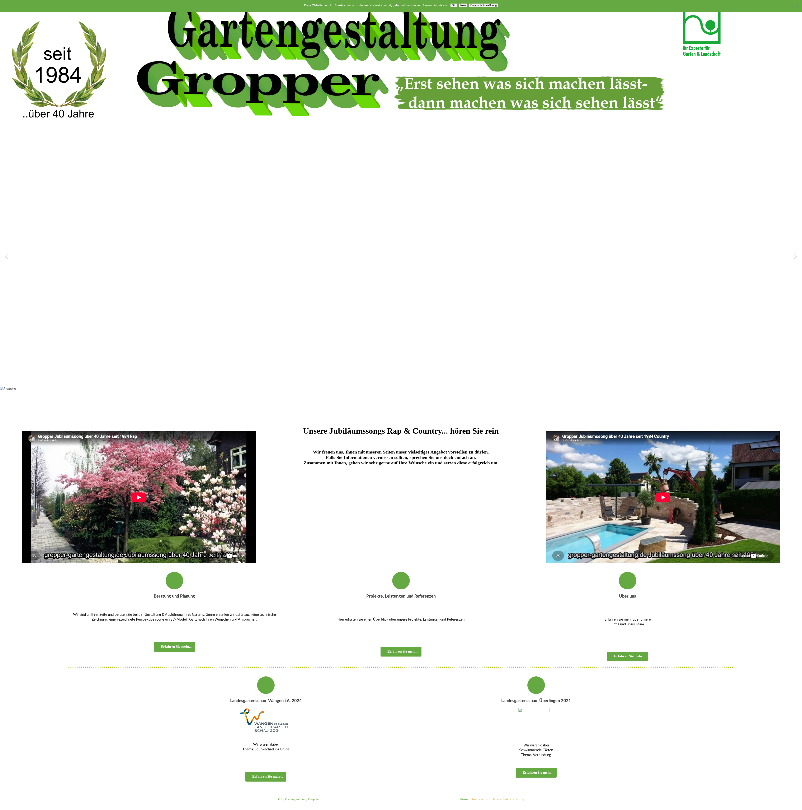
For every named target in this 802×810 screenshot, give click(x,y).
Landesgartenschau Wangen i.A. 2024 (266, 701)
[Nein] (797, 6)
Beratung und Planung (174, 596)
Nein (463, 5)
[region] (401, 274)
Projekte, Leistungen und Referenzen (401, 596)
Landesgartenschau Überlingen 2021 (536, 701)
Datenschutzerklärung (507, 799)
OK (454, 5)
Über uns (627, 596)
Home (464, 799)
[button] (6, 256)
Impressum (480, 799)
